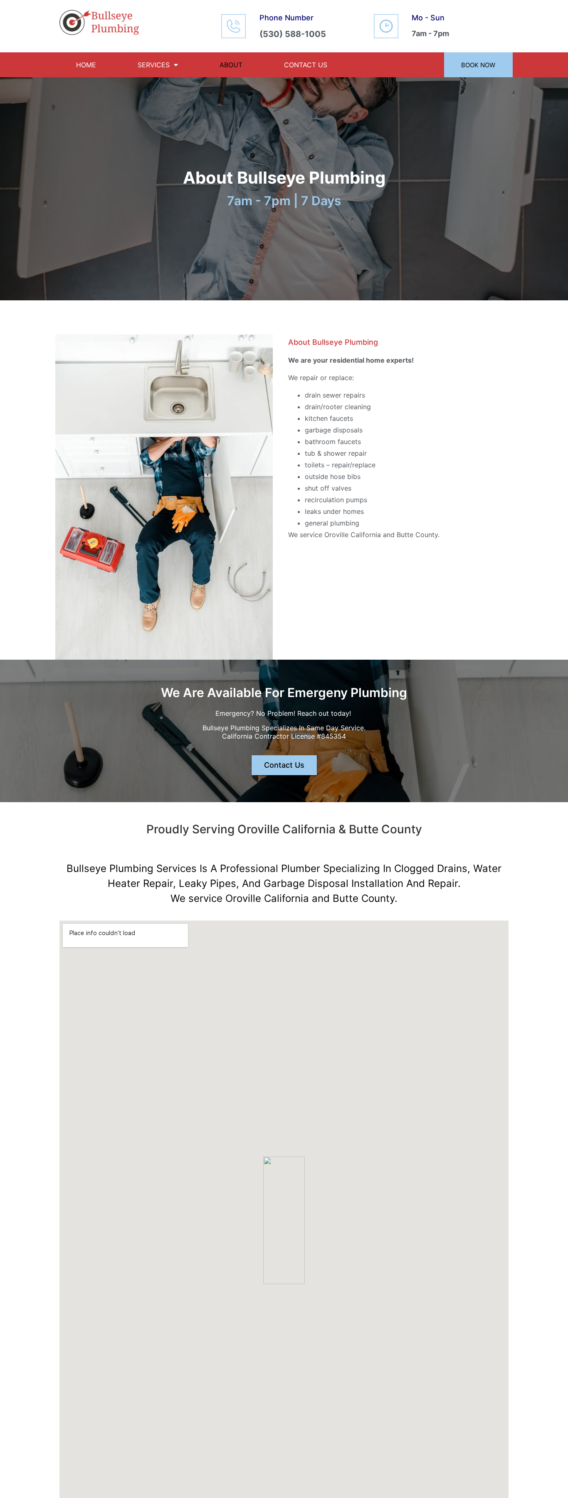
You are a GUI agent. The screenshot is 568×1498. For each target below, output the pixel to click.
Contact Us (305, 65)
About (231, 65)
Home (86, 65)
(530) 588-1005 (292, 34)
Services (154, 65)
